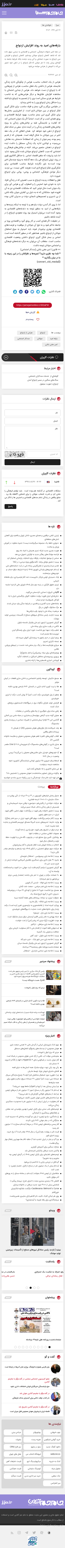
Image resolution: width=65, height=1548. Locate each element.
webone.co (55, 1454)
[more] (8, 961)
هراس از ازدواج (26, 332)
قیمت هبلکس (15, 1468)
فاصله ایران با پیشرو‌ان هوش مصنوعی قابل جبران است (29, 1411)
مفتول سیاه (56, 1468)
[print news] (6, 33)
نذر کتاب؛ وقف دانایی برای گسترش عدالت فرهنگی (30, 1398)
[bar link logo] (7, 5)
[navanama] (59, 5)
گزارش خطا (30, 312)
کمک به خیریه (54, 1461)
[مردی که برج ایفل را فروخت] (53, 990)
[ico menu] (5, 13)
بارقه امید (53, 338)
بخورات (18, 1439)
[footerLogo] (42, 1502)
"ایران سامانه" (45, 1525)
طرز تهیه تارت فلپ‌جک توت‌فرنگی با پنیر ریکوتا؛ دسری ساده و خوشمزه (31, 777)
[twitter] (32, 292)
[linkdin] (21, 292)
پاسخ (10, 506)
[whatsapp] (44, 292)
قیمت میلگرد (16, 1476)
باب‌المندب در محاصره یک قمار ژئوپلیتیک (27, 1271)
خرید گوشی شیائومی (52, 1439)
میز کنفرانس (55, 1483)
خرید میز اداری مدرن (32, 1476)
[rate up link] (6, 482)
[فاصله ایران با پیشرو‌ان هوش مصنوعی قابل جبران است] (55, 1410)
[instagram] (21, 1533)
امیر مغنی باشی (51, 344)
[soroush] (15, 292)
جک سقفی (56, 1476)
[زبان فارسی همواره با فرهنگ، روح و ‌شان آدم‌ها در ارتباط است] (55, 1369)
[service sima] (44, 5)
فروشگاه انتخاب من (33, 1454)
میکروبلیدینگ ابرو (34, 1461)
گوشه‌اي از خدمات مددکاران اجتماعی (43, 376)
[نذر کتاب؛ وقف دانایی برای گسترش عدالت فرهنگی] (55, 1397)
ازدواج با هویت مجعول (49, 384)
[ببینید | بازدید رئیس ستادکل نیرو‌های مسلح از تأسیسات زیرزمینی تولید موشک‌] (32, 1232)
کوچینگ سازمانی (34, 1468)
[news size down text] (16, 75)
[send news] (11, 33)
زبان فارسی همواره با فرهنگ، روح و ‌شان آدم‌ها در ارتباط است (27, 1367)
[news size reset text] (11, 75)
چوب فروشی (55, 1432)
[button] (38, 1288)
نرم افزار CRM (15, 1447)
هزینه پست (36, 1439)
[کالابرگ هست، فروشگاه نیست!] (53, 976)
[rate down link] (14, 482)
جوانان (39, 338)
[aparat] (43, 1533)
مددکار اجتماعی (23, 338)
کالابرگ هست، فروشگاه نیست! (33, 980)
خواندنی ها (46, 25)
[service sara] (51, 5)
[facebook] (26, 292)
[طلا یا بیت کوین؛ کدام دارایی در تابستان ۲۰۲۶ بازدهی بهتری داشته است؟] (53, 1003)
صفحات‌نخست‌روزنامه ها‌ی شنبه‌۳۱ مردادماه (43, 1339)
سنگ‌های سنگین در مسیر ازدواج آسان (42, 380)
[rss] (14, 1533)
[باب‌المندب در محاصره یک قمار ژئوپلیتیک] (50, 1275)
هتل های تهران (15, 1454)
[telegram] (38, 292)
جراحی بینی (16, 1432)
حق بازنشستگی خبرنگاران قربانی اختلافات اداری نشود (29, 1386)
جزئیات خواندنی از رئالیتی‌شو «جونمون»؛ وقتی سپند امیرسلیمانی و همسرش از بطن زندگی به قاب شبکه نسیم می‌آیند (24, 1022)
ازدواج (42, 332)
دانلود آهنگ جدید (53, 1447)
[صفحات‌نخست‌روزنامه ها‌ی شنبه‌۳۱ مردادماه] (32, 1320)
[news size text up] (6, 75)
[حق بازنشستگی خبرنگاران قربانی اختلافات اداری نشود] (55, 1382)
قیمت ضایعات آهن (13, 1461)
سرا (57, 25)
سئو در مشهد (36, 1447)
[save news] (16, 33)
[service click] (36, 5)
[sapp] (51, 1533)
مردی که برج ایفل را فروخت (34, 987)
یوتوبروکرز (37, 1432)
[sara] (49, 13)
